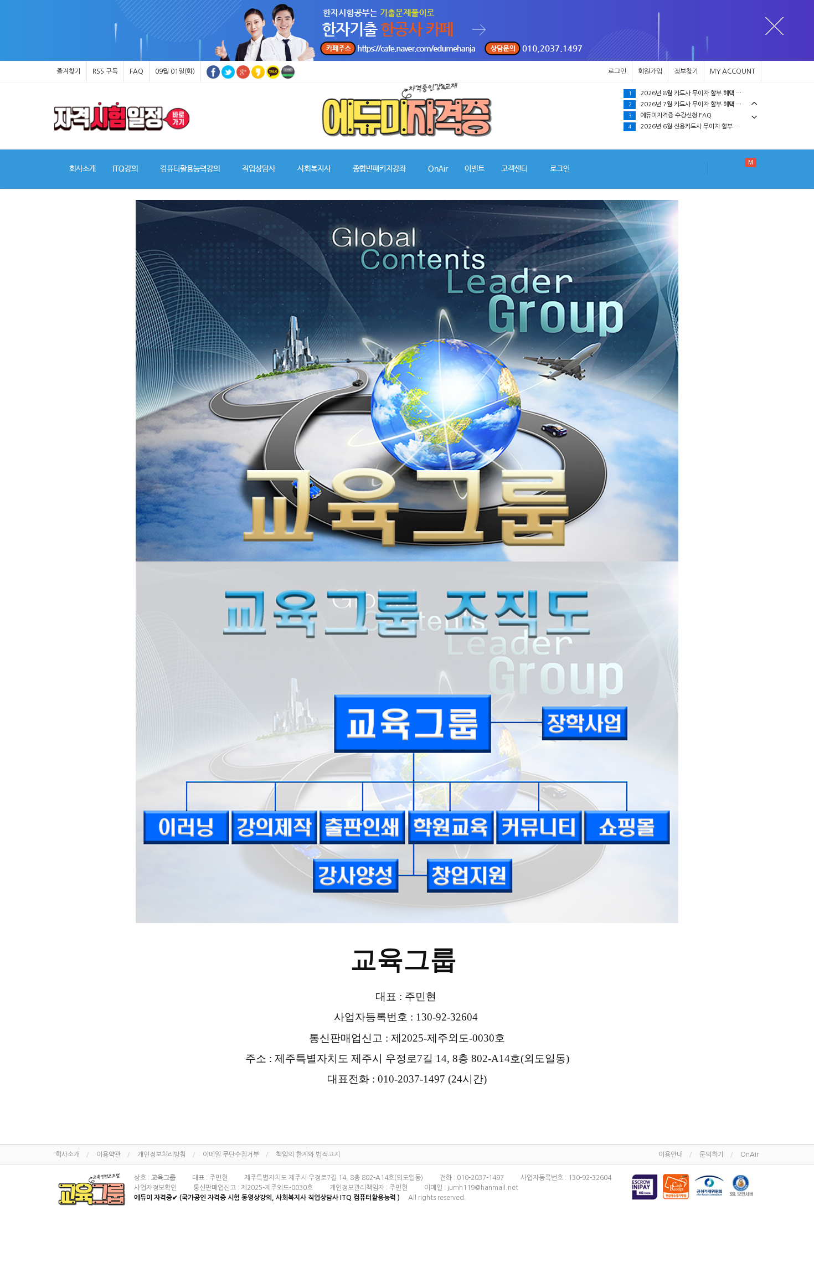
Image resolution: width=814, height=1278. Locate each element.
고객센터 (514, 168)
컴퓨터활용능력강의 (190, 168)
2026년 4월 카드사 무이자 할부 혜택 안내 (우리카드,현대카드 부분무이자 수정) (694, 115)
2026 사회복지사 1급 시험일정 (674, 126)
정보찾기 (686, 71)
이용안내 (670, 1154)
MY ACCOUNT (732, 71)
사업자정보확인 (155, 1187)
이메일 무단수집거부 (231, 1154)
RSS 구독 (105, 71)
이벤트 (475, 168)
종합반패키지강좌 (379, 168)
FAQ (136, 71)
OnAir (438, 168)
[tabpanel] (122, 116)
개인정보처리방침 (161, 1154)
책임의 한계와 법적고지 (308, 1154)
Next (754, 117)
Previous (754, 103)
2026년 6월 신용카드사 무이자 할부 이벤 (686, 93)
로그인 (617, 71)
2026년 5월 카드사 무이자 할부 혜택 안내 (687, 104)
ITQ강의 (125, 168)
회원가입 (650, 71)
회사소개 (82, 168)
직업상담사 (258, 168)
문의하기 (711, 1154)
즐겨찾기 (68, 71)
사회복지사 (314, 168)
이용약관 (108, 1154)
